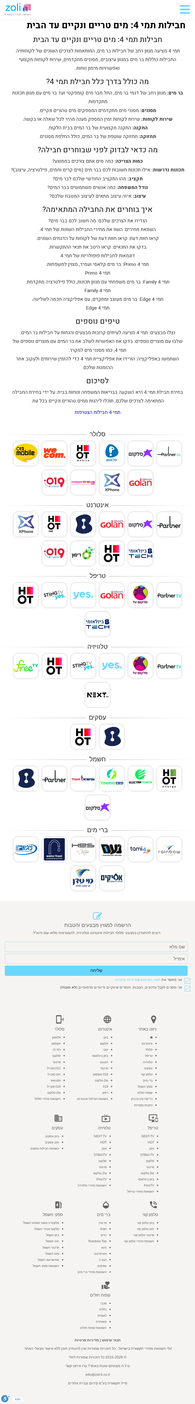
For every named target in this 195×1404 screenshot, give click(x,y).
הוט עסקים (52, 1142)
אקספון (56, 1043)
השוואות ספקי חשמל (46, 1266)
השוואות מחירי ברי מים (92, 1272)
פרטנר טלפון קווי (144, 1235)
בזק (106, 1037)
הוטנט (104, 1062)
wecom (56, 1080)
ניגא (104, 1247)
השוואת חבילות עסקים (44, 1148)
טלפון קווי (147, 1074)
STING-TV (147, 1155)
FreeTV (149, 1185)
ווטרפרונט (100, 1254)
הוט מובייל (54, 1074)
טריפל (149, 1056)
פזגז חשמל (52, 1254)
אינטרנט (147, 1043)
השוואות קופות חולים (93, 1328)
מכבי (104, 1303)
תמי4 (103, 1229)
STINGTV (100, 1155)
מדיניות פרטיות (126, 980)
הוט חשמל (52, 1241)
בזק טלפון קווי (145, 1223)
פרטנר (104, 1068)
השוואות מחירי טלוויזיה (92, 1185)
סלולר (149, 1049)
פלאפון (56, 1037)
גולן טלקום (101, 1080)
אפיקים (102, 1266)
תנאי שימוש (111, 1340)
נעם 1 (103, 1260)
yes (151, 1148)
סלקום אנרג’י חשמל (46, 1229)
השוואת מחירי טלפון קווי (139, 1241)
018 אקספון (100, 1074)
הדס (104, 1235)
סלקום (104, 1043)
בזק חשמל (52, 1235)
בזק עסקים (52, 1136)
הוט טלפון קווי (145, 1229)
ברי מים (148, 1080)
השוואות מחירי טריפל (140, 1191)
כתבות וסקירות (143, 1105)
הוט (105, 1049)
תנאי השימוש (150, 980)
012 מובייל (54, 1068)
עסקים (148, 1068)
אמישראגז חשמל (48, 1260)
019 (105, 1086)
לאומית (102, 1315)
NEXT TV (100, 1136)
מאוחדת (101, 1322)
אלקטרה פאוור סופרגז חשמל (41, 1223)
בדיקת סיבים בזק (142, 1099)
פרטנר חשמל (50, 1247)
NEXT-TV (147, 1136)
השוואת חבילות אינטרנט (92, 1099)
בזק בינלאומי (100, 1056)
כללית (103, 1309)
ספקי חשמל (145, 1086)
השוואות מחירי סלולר (47, 1099)
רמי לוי (57, 1049)
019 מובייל (54, 1086)
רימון (105, 1093)
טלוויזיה (148, 1062)
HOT (151, 1142)
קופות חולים (145, 1093)
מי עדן (103, 1223)
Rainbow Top (97, 1241)
